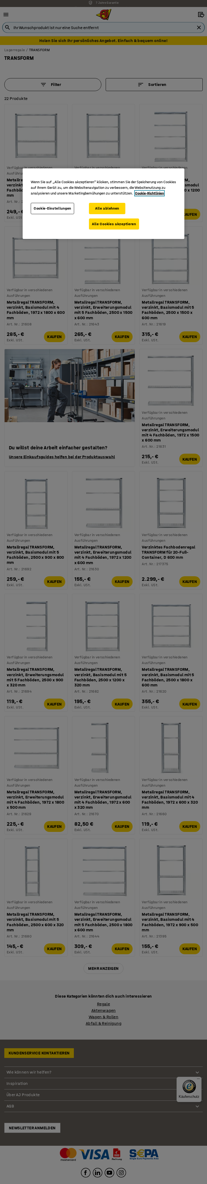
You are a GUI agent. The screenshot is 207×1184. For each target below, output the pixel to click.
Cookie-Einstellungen (52, 208)
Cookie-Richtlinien (149, 193)
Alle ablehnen (107, 208)
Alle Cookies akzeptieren (114, 224)
